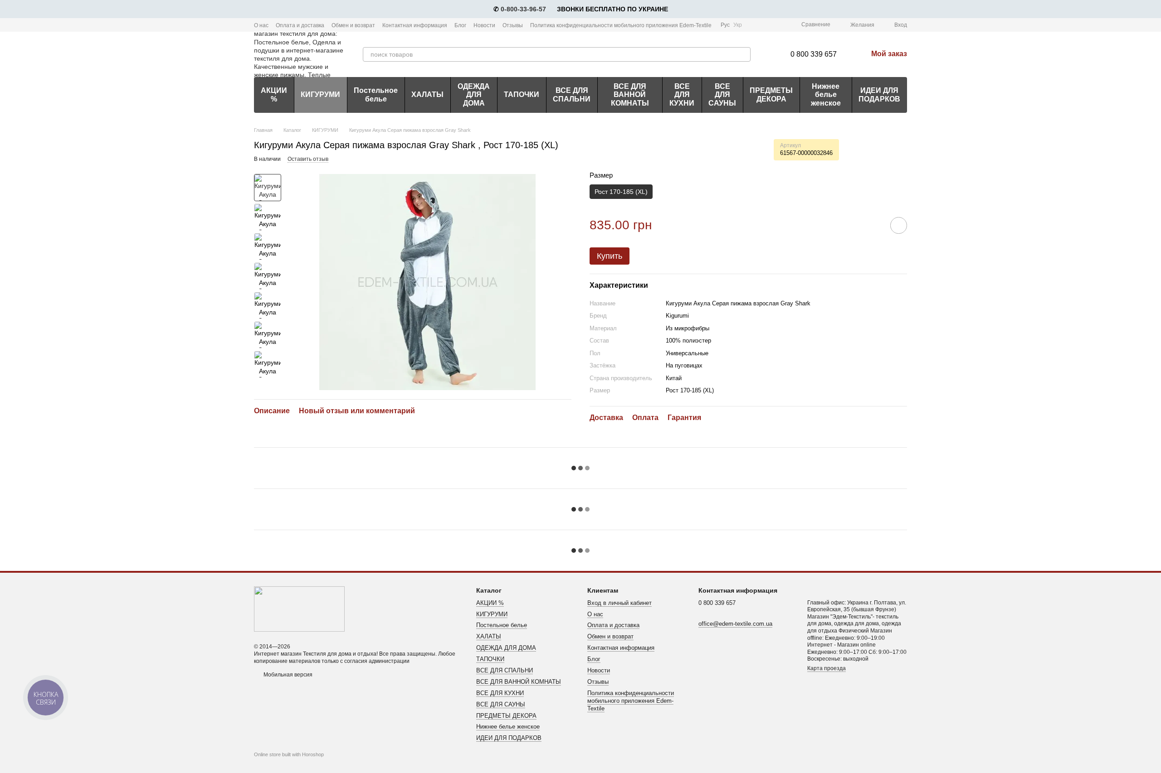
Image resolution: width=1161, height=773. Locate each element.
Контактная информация (414, 25)
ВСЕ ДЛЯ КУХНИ (681, 94)
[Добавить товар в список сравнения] (873, 225)
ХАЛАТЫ (427, 94)
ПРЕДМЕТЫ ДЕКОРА (771, 94)
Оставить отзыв (308, 159)
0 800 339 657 (813, 54)
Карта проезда (826, 668)
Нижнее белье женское (826, 94)
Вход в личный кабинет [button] (619, 602)
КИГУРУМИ (320, 94)
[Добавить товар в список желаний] (898, 225)
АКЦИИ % (274, 94)
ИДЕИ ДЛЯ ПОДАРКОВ (879, 94)
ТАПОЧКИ (521, 94)
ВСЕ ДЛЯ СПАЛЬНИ (571, 94)
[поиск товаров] (743, 54)
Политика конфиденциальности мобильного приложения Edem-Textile (621, 25)
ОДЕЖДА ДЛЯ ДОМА (474, 94)
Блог (460, 25)
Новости (484, 25)
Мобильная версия (287, 675)
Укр (737, 25)
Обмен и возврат (353, 25)
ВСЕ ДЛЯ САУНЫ (722, 94)
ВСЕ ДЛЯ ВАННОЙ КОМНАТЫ (630, 94)
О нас (261, 25)
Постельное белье (376, 94)
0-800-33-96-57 (523, 9)
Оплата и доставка (300, 25)
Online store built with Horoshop (289, 754)
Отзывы (512, 25)
